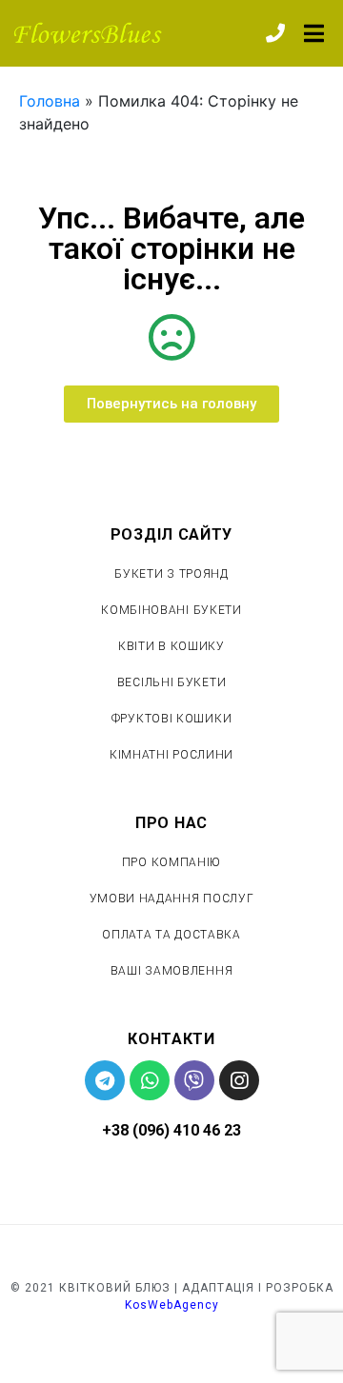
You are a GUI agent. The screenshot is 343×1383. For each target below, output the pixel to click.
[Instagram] (239, 1080)
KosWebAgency (172, 1305)
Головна (49, 100)
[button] (171, 404)
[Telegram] (105, 1080)
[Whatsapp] (150, 1080)
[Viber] (194, 1080)
